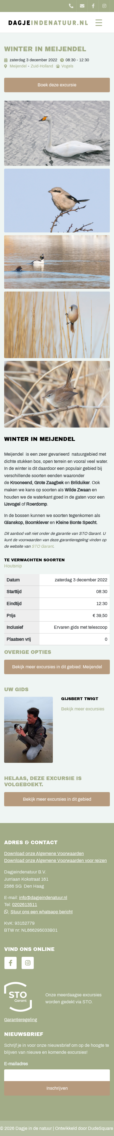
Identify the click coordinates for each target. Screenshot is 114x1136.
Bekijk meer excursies (82, 709)
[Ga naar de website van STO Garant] (20, 996)
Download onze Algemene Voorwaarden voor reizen (55, 860)
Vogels (67, 66)
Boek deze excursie (57, 84)
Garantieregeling (20, 1019)
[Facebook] (93, 6)
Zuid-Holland (42, 66)
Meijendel (18, 66)
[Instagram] (104, 6)
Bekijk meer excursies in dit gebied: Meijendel (57, 666)
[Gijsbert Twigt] (28, 730)
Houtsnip (13, 566)
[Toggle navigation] (98, 22)
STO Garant (42, 546)
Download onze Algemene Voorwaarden (44, 853)
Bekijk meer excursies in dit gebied (57, 799)
